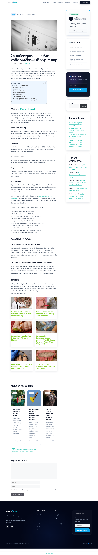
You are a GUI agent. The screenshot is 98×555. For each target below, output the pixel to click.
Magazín (67, 2)
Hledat (71, 103)
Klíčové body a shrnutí (76, 47)
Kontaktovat (85, 2)
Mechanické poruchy (20, 87)
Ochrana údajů (58, 524)
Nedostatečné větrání (20, 91)
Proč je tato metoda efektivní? (78, 51)
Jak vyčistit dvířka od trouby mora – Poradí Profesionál (78, 167)
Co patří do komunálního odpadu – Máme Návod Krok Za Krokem (77, 183)
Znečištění (17, 89)
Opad (38, 527)
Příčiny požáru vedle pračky (20, 85)
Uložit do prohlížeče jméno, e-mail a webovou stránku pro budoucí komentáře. (34, 490)
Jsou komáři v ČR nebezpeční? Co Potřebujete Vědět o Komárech (78, 136)
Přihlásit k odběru (78, 89)
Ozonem (39, 530)
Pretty (12, 3)
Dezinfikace (40, 521)
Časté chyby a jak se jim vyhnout (76, 59)
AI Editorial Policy (49, 553)
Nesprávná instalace (20, 92)
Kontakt (57, 521)
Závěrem (15, 102)
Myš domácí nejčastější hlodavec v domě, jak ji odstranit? (75, 124)
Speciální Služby (57, 2)
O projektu (75, 2)
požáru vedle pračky (27, 109)
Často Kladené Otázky (19, 96)
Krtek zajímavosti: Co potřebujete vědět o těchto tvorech (76, 130)
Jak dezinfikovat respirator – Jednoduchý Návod (24, 449)
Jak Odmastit (40, 524)
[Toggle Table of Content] (43, 83)
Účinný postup (18, 94)
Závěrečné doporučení (76, 65)
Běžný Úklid (46, 2)
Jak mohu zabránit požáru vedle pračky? (25, 98)
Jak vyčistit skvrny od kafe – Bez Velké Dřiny (23, 451)
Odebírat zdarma (82, 530)
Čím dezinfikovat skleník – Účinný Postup (77, 175)
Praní (13, 14)
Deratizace (40, 518)
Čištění (39, 515)
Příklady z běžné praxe (76, 55)
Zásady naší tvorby (78, 31)
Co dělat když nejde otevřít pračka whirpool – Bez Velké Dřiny (76, 196)
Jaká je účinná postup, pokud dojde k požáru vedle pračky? (30, 100)
